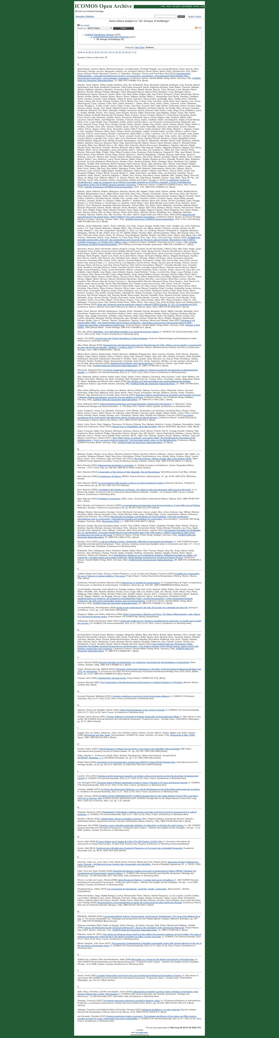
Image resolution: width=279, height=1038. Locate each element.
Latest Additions (186, 6)
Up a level (84, 25)
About (169, 6)
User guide (176, 6)
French (198, 17)
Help (202, 6)
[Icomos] (103, 9)
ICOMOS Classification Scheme (99, 35)
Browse (196, 6)
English (191, 17)
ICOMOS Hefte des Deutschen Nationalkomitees (115, 365)
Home (163, 6)
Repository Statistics (85, 16)
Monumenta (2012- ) (111, 521)
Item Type (139, 47)
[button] (123, 28)
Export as (81, 28)
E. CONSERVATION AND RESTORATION (110, 37)
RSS (199, 28)
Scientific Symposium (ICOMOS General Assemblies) (108, 187)
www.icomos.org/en (142, 1032)
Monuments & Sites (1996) (182, 735)
